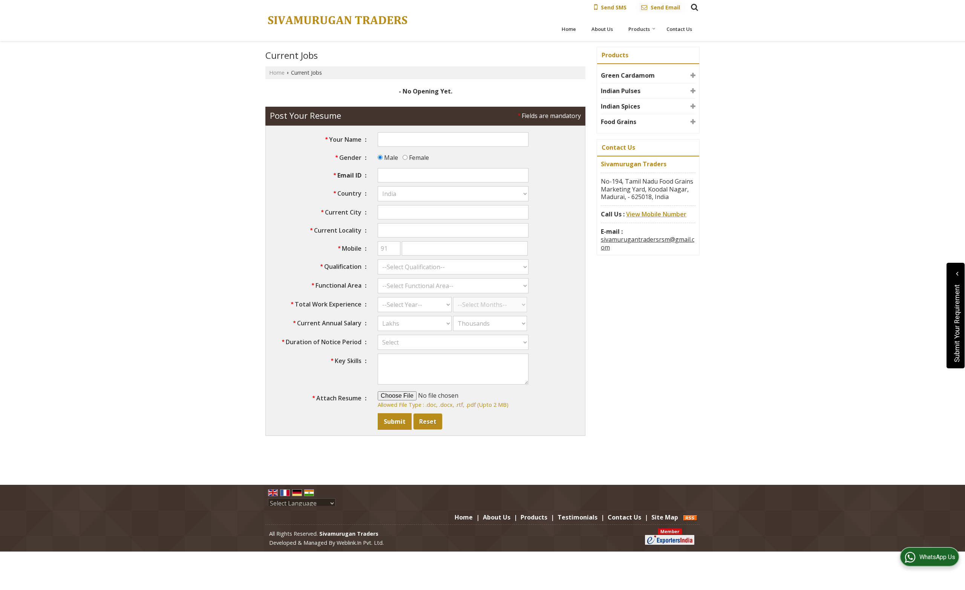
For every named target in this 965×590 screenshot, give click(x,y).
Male (390, 157)
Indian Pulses (620, 91)
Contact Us (679, 29)
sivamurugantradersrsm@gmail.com (647, 243)
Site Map (664, 517)
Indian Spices (620, 106)
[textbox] (453, 212)
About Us (602, 29)
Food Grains (618, 122)
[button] (656, 214)
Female (418, 157)
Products (639, 29)
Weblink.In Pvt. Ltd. (360, 542)
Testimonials (577, 517)
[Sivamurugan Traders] (338, 20)
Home (569, 29)
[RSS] (690, 517)
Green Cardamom (628, 75)
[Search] (693, 6)
